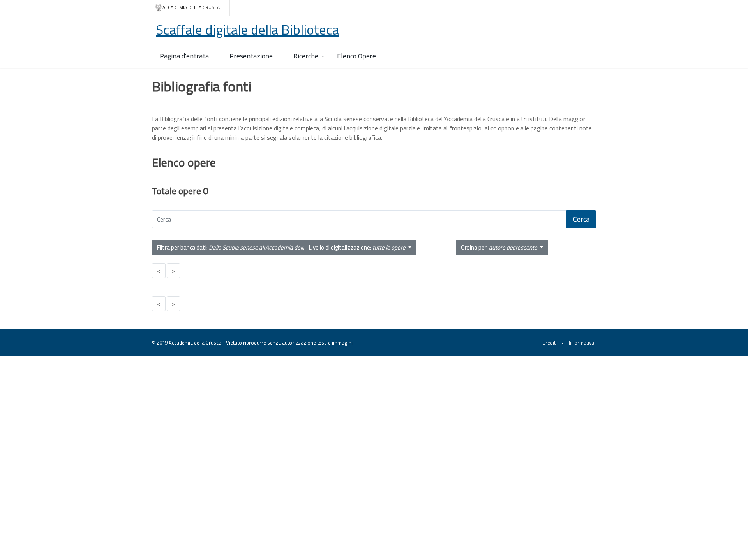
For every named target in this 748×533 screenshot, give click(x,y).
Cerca (581, 219)
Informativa (581, 343)
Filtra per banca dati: (240, 247)
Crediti (549, 343)
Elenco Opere (356, 56)
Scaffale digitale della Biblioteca (247, 29)
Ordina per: (499, 247)
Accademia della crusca (191, 7)
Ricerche (305, 56)
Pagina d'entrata (184, 56)
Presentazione (251, 56)
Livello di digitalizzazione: (357, 247)
